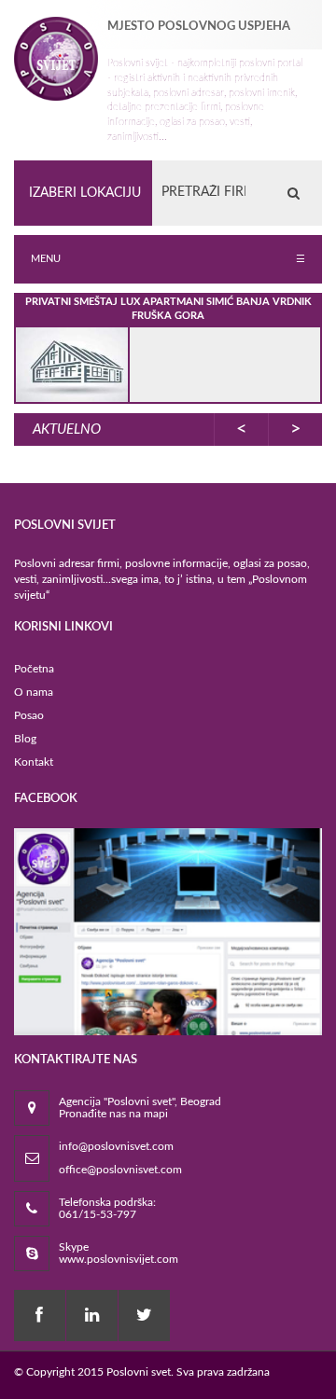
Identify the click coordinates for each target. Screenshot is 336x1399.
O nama (33, 692)
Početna (34, 668)
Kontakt (33, 762)
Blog (25, 738)
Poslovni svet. (140, 1372)
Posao (29, 715)
